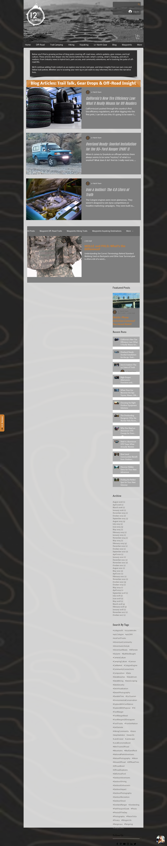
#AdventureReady (120, 650)
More (128, 231)
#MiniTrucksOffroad (121, 747)
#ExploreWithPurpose (121, 708)
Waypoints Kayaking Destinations (106, 231)
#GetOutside (118, 727)
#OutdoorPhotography (122, 793)
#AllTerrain (133, 650)
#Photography (119, 817)
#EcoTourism (130, 696)
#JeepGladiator (119, 735)
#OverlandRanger (120, 805)
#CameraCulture (119, 658)
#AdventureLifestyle (121, 646)
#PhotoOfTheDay (120, 813)
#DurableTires (118, 696)
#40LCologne (118, 635)
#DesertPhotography (121, 693)
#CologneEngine (130, 666)
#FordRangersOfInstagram (124, 720)
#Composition (118, 673)
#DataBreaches (119, 677)
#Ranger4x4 (117, 824)
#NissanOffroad (119, 762)
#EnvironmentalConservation (125, 700)
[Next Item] (136, 300)
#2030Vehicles (130, 631)
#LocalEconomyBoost (122, 743)
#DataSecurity (118, 685)
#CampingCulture (120, 662)
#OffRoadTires (133, 762)
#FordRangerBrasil (120, 716)
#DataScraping (131, 681)
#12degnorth (118, 631)
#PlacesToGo (131, 817)
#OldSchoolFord (119, 774)
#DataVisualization (120, 689)
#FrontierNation (131, 724)
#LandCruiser (118, 739)
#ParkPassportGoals (121, 809)
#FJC (134, 708)
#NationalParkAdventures (123, 755)
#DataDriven (132, 677)
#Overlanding (133, 805)
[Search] (140, 23)
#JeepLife (130, 735)
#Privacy (116, 820)
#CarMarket (117, 666)
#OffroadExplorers (120, 770)
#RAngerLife (126, 820)
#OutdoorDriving (120, 782)
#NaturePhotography (121, 758)
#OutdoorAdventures (121, 778)
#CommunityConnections (123, 669)
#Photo (134, 809)
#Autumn (116, 654)
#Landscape (130, 739)
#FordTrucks (118, 724)
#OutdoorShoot (119, 801)
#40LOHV (129, 635)
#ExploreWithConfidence (123, 704)
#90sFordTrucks (119, 638)
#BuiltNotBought (129, 654)
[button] (138, 36)
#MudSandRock (130, 751)
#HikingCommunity (121, 731)
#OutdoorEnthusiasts (121, 786)
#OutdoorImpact (119, 789)
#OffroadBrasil (118, 766)
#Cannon (132, 662)
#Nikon (135, 758)
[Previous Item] (116, 300)
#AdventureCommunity (122, 642)
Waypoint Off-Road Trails (51, 231)
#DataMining (118, 681)
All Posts (31, 231)
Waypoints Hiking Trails (77, 231)
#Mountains (118, 751)
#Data (128, 673)
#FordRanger (118, 712)
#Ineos (133, 731)
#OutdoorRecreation (121, 797)
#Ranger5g (128, 824)
